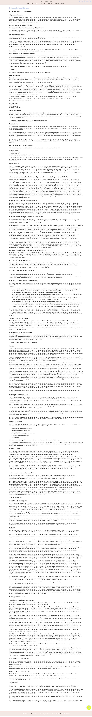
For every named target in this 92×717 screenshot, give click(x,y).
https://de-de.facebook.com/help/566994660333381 (57, 579)
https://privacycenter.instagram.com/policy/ (23, 579)
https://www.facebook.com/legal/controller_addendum (46, 565)
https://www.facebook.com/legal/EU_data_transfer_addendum (39, 578)
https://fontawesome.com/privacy (19, 679)
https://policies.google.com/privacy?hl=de (23, 645)
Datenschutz (25, 714)
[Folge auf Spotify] (85, 1)
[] (88, 709)
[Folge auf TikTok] (87, 1)
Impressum (34, 714)
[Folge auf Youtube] (90, 1)
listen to (49, 3)
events (37, 3)
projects (43, 3)
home (28, 3)
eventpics (56, 3)
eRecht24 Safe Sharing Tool (42, 505)
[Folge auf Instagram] (82, 1)
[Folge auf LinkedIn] (80, 1)
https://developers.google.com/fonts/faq (59, 666)
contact (63, 3)
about (32, 3)
